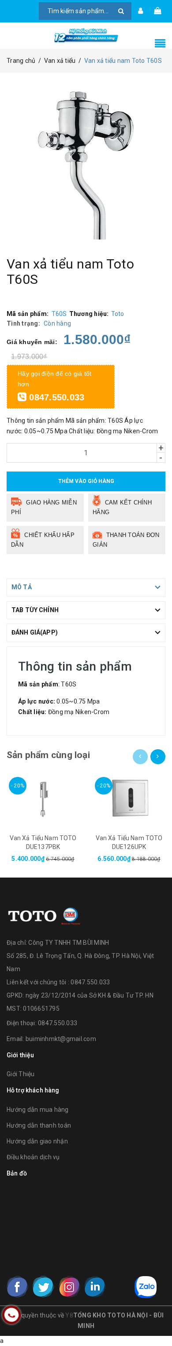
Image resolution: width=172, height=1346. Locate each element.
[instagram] (69, 1287)
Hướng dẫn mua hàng (38, 1109)
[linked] (95, 1287)
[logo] (44, 914)
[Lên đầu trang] (154, 1319)
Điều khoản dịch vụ (33, 1157)
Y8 (69, 1315)
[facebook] (18, 1287)
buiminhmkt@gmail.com (61, 1038)
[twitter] (43, 1287)
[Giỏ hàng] (157, 11)
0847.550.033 (55, 397)
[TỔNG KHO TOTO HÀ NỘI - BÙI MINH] (86, 35)
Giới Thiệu (21, 1074)
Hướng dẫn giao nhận (37, 1141)
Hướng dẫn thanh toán (39, 1125)
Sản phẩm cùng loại (48, 755)
